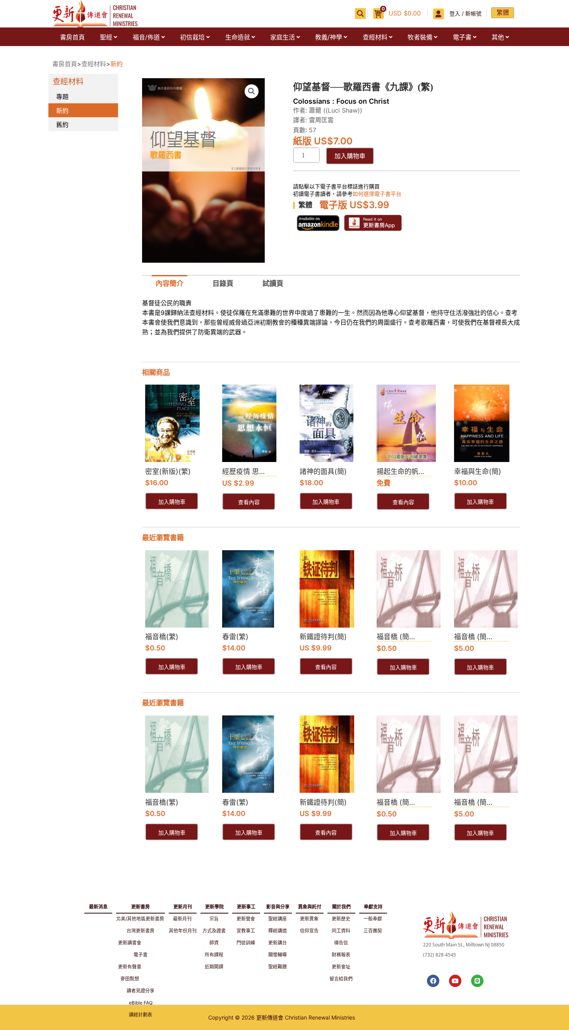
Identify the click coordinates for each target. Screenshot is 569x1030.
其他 (498, 37)
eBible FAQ (141, 1003)
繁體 (503, 12)
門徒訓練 (246, 943)
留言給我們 (341, 979)
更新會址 (341, 967)
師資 (214, 943)
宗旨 (214, 919)
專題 (62, 97)
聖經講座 (277, 919)
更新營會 (246, 919)
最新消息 (98, 907)
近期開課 (214, 967)
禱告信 (341, 943)
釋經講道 (277, 931)
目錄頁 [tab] (223, 283)
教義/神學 (328, 37)
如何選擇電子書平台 (377, 193)
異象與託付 (309, 905)
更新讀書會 (129, 943)
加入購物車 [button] (171, 502)
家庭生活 (282, 37)
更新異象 (309, 919)
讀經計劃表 (140, 1015)
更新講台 (277, 943)
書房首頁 (72, 37)
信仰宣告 (309, 931)
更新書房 (140, 905)
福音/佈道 (146, 37)
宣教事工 (246, 931)
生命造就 (237, 37)
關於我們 (341, 905)
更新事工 (246, 905)
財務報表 (341, 955)
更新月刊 (182, 905)
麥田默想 (129, 979)
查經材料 (375, 37)
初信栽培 (192, 37)
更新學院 (214, 905)
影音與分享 (278, 905)
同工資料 (341, 931)
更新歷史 (341, 919)
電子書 (462, 37)
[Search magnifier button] (360, 13)
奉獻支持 (373, 905)
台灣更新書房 (140, 931)
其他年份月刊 (183, 931)
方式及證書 (214, 931)
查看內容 (249, 502)
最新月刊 (182, 919)
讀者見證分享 (140, 991)
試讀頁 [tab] (272, 283)
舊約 (62, 124)
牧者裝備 (420, 37)
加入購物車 (349, 156)
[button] (108, 37)
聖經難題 (277, 967)
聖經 (106, 37)
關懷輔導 (277, 955)
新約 (116, 64)
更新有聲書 (129, 967)
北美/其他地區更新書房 (140, 919)
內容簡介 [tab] (169, 283)
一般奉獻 (372, 919)
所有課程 (214, 955)
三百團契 (372, 931)
